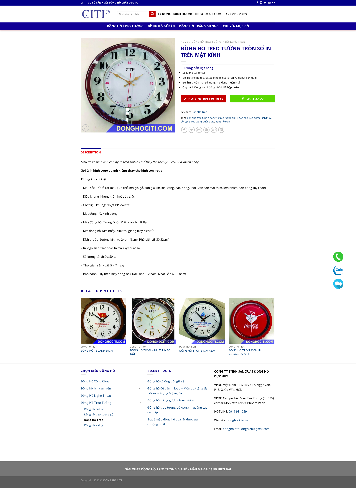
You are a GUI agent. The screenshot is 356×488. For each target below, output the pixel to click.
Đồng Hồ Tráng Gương (199, 26)
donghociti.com (237, 420)
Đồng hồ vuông (93, 425)
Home (184, 41)
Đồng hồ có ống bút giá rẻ (165, 381)
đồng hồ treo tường (198, 117)
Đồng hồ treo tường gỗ (98, 414)
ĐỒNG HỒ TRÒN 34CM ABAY (197, 350)
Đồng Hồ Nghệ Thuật (96, 396)
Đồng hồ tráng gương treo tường (171, 400)
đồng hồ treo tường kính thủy (255, 117)
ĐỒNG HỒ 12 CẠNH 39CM (97, 350)
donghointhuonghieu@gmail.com (246, 429)
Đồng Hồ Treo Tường (125, 26)
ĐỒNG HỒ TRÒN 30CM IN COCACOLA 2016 (245, 352)
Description (91, 152)
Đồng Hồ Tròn (235, 41)
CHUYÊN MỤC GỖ (236, 26)
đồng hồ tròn (222, 121)
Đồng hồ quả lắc (94, 409)
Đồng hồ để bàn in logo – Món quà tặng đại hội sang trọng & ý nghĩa (177, 390)
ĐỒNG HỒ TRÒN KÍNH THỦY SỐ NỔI (150, 352)
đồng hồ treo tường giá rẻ (224, 117)
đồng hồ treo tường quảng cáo (197, 121)
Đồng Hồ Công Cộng (95, 381)
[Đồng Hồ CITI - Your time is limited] (96, 14)
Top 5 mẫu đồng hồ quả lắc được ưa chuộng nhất (172, 421)
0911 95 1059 (238, 412)
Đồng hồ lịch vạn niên (96, 388)
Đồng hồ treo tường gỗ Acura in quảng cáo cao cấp (177, 409)
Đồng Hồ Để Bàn (161, 26)
